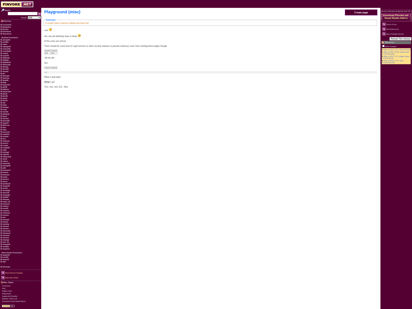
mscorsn (6, 132)
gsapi (4, 98)
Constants (6, 25)
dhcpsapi (6, 64)
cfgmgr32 (6, 47)
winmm (5, 229)
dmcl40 (5, 69)
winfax (5, 222)
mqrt (4, 130)
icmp (4, 109)
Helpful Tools (7, 291)
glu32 (4, 94)
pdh (4, 168)
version (5, 215)
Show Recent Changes (14, 273)
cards (4, 44)
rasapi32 (6, 186)
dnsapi (5, 71)
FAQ (3, 288)
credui (5, 53)
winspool (6, 233)
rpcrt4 (5, 188)
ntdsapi (5, 152)
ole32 (4, 159)
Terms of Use (391, 24)
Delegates (6, 27)
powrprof (6, 170)
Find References (392, 29)
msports (6, 141)
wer (4, 217)
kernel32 (6, 121)
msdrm (5, 136)
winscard (6, 231)
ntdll (4, 150)
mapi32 (5, 123)
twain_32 (6, 202)
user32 (5, 208)
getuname (6, 91)
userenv (5, 211)
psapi (4, 177)
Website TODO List (9, 299)
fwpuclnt (6, 85)
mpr (4, 127)
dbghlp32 (6, 62)
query (4, 181)
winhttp (5, 224)
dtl (3, 73)
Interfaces (6, 31)
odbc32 (5, 154)
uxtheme (6, 213)
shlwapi (5, 199)
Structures (6, 34)
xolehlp (5, 247)
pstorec (5, 179)
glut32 (5, 96)
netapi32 (6, 148)
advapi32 (6, 40)
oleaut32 (6, 163)
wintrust (6, 235)
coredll (5, 257)
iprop (4, 116)
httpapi (5, 107)
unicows (6, 204)
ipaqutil (5, 259)
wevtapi (5, 220)
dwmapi (5, 76)
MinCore (6, 125)
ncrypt (5, 145)
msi (4, 139)
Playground (6, 294)
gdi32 (4, 87)
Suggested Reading (9, 296)
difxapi (5, 67)
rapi (4, 262)
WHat (46, 82)
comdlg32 (6, 51)
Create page (361, 12)
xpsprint (6, 249)
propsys (5, 175)
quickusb (6, 184)
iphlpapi (5, 114)
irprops (5, 118)
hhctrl (5, 100)
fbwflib (5, 80)
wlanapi (5, 240)
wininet (5, 226)
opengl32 (6, 166)
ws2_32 (5, 242)
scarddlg (6, 190)
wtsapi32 (6, 244)
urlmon (5, 206)
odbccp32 (6, 157)
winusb (5, 238)
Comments (6, 286)
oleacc (5, 161)
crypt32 (5, 56)
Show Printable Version (395, 34)
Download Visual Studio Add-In (14, 301)
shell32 (5, 197)
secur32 (5, 193)
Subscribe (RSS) (11, 278)
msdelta (5, 134)
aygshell (6, 255)
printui (5, 172)
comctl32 (6, 49)
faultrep (5, 78)
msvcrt (5, 143)
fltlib (4, 82)
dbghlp (5, 60)
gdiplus (5, 89)
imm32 (5, 112)
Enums (5, 29)
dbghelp (6, 58)
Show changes (391, 46)
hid (3, 103)
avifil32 (5, 42)
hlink (4, 105)
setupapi (6, 195)
